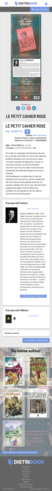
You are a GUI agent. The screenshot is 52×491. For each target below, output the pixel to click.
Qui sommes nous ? (26, 484)
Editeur (26, 477)
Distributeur (26, 479)
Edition (26, 469)
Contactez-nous (26, 487)
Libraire (26, 482)
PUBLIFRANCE (33, 316)
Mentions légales (36, 489)
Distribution (26, 472)
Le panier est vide (40, 9)
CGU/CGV (46, 489)
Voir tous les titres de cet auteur (33, 296)
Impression (26, 467)
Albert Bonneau (40, 135)
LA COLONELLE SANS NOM (35, 340)
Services (26, 474)
